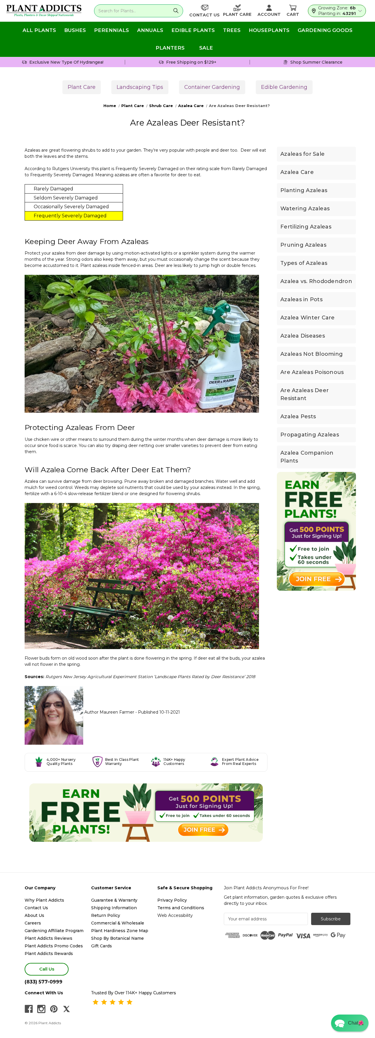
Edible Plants (193, 30)
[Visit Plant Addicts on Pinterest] (54, 1009)
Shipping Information (114, 907)
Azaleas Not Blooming (311, 354)
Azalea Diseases (302, 336)
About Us (34, 915)
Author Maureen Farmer (109, 712)
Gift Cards (101, 946)
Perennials (111, 30)
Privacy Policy (172, 900)
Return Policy (105, 915)
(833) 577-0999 (43, 982)
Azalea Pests (298, 416)
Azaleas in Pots (301, 299)
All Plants (39, 30)
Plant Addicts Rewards (49, 953)
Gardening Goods (325, 30)
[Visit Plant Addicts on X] (66, 1009)
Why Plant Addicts (44, 900)
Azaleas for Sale (302, 154)
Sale (206, 48)
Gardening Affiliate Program (54, 930)
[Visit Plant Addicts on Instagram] (41, 1009)
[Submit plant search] (176, 11)
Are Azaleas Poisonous (312, 372)
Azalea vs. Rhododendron (316, 281)
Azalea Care (297, 172)
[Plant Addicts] (44, 11)
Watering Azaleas (305, 208)
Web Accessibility (175, 915)
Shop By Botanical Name (117, 938)
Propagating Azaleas (309, 434)
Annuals (150, 30)
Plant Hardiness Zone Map (119, 930)
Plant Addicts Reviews (48, 938)
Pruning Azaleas (303, 245)
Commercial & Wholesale (117, 923)
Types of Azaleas (303, 263)
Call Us (46, 969)
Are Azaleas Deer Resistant (304, 394)
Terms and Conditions (180, 907)
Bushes (75, 30)
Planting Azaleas (303, 190)
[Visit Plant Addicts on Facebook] (29, 1009)
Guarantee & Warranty (114, 900)
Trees (232, 30)
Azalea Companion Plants (306, 457)
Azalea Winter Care (307, 317)
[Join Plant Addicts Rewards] (146, 812)
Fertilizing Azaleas (305, 226)
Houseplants (269, 30)
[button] (350, 1023)
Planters (170, 48)
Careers (33, 923)
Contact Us (36, 907)
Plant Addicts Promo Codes (54, 946)
